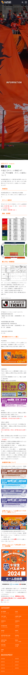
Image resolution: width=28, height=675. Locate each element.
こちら (12, 541)
